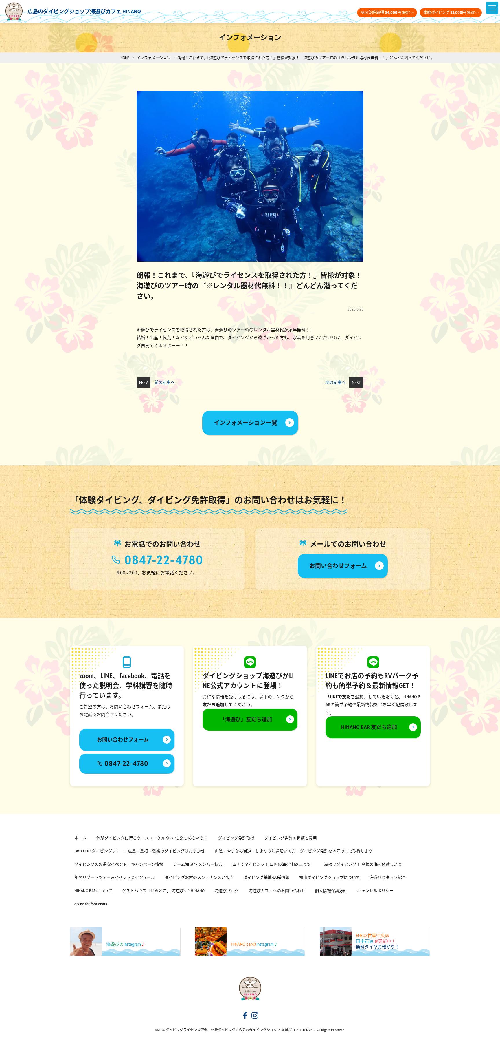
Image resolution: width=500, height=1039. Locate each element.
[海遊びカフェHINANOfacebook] (245, 1016)
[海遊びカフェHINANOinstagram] (255, 1016)
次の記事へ (337, 382)
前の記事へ (163, 382)
